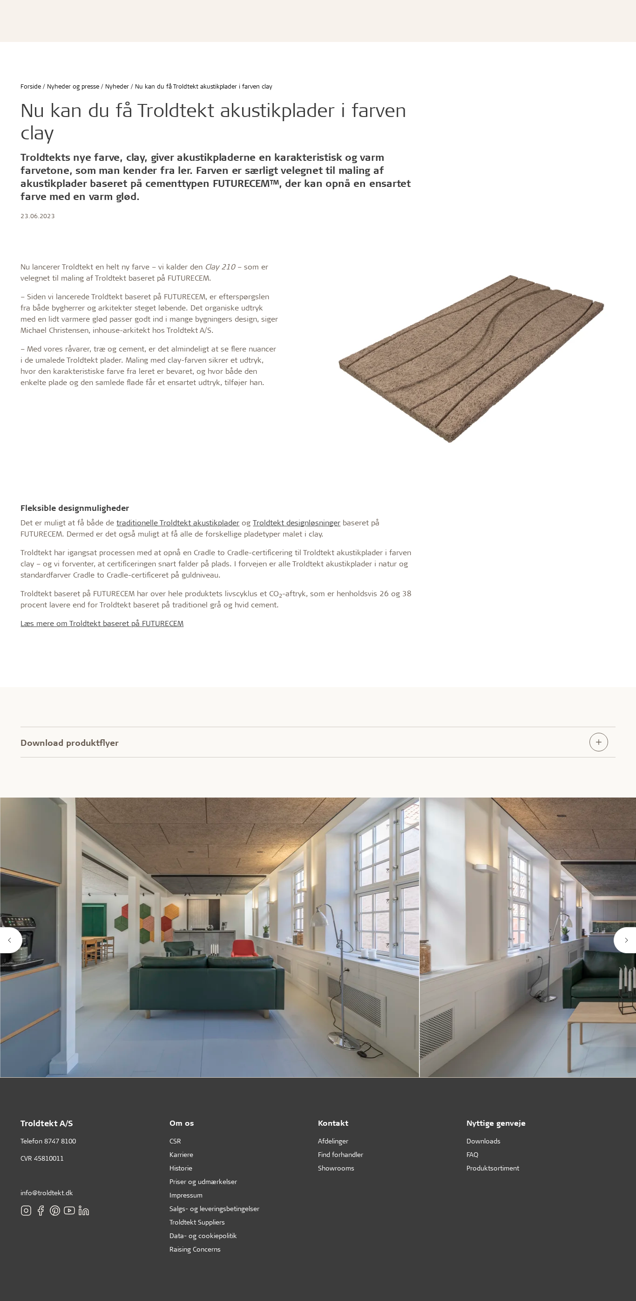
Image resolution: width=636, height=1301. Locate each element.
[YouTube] (69, 1210)
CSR (175, 1140)
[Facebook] (40, 1210)
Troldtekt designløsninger (296, 522)
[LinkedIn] (83, 1210)
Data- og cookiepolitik (203, 1235)
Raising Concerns (195, 1249)
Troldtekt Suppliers (197, 1222)
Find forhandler (340, 1154)
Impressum (186, 1195)
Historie (180, 1167)
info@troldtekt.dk (46, 1192)
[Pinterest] (55, 1210)
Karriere (181, 1154)
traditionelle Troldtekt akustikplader (177, 522)
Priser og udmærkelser (203, 1181)
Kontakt (333, 1123)
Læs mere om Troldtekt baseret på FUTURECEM (101, 623)
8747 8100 (60, 1140)
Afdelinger (333, 1140)
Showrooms (336, 1167)
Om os (181, 1123)
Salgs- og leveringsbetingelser (214, 1208)
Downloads (484, 1140)
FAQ (472, 1154)
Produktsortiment (493, 1167)
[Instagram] (26, 1210)
